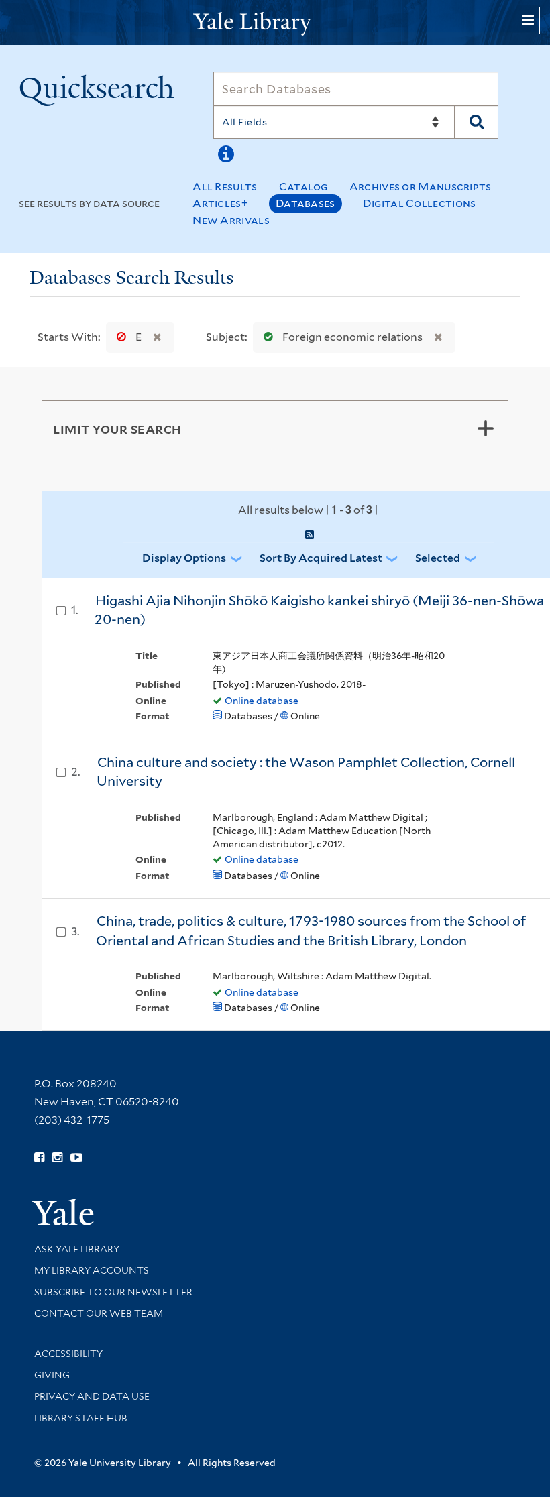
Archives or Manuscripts (420, 186)
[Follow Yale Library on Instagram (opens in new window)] (57, 1158)
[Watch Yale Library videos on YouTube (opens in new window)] (76, 1158)
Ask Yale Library (76, 1249)
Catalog (303, 186)
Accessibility (68, 1353)
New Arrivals (231, 220)
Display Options (184, 558)
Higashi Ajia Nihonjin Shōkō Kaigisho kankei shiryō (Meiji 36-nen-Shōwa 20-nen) (319, 610)
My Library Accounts (91, 1270)
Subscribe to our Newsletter (113, 1291)
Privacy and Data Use (92, 1396)
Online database (261, 700)
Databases (305, 203)
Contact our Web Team (98, 1313)
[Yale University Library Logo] (275, 22)
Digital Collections (419, 203)
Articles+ (220, 203)
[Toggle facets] (486, 428)
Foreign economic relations (352, 337)
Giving (52, 1375)
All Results (224, 186)
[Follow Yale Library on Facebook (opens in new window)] (39, 1158)
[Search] (476, 122)
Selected (437, 558)
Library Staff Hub (80, 1418)
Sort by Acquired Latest (321, 558)
